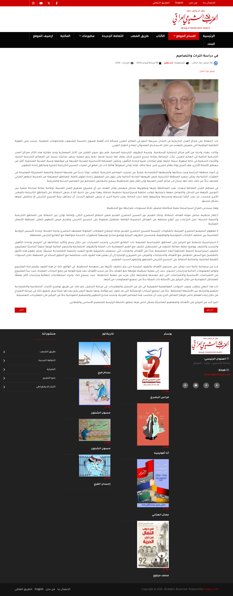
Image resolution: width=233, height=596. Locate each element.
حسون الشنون (100, 413)
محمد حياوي (161, 575)
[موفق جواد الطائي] (216, 63)
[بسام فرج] (94, 353)
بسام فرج (104, 372)
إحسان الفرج (102, 484)
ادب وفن (168, 63)
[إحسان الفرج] (94, 465)
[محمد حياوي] (153, 544)
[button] (183, 36)
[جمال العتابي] (153, 483)
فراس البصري (159, 397)
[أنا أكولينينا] (153, 424)
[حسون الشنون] (94, 392)
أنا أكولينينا (161, 453)
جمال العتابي (160, 515)
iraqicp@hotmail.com (217, 374)
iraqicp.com (211, 589)
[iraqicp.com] (190, 19)
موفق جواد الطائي (207, 71)
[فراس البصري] (153, 366)
